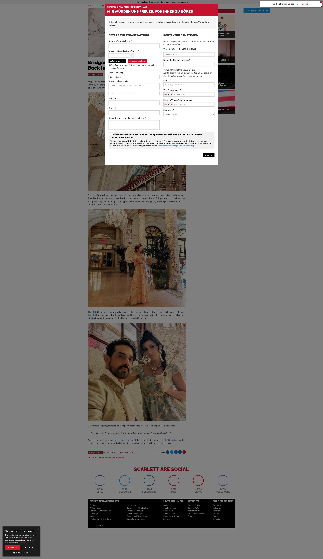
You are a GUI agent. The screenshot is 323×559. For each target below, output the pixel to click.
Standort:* (168, 110)
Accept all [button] (12, 547)
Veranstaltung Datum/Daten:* (124, 51)
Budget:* (113, 108)
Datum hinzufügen (117, 61)
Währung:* (114, 98)
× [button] (37, 529)
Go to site (306, 4)
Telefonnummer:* (172, 90)
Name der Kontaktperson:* (176, 60)
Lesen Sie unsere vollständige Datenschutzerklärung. (176, 146)
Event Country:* (117, 72)
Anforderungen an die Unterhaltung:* (127, 118)
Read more (23, 542)
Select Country (116, 77)
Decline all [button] (30, 547)
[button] (21, 553)
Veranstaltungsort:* (119, 81)
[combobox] (168, 94)
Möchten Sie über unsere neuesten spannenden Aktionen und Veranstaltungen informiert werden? (157, 136)
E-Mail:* (167, 80)
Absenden (209, 155)
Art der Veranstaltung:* (120, 41)
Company (170, 48)
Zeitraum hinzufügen (137, 61)
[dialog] (21, 541)
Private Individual (187, 48)
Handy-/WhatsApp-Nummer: (177, 100)
